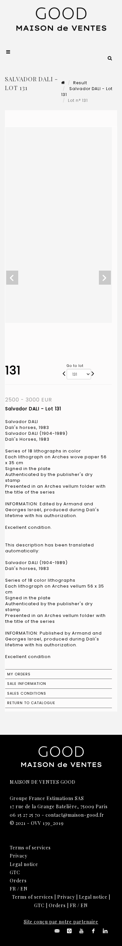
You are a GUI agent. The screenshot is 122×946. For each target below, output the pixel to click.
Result (80, 83)
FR (13, 889)
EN (24, 889)
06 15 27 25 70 (25, 815)
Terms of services (30, 847)
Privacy (18, 856)
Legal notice (24, 864)
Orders (18, 880)
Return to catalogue (31, 702)
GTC (15, 872)
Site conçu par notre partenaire (61, 922)
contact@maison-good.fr (75, 815)
